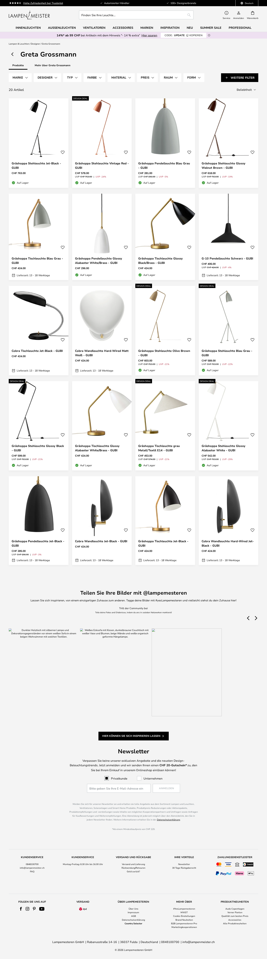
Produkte (18, 65)
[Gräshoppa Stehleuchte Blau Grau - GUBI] (228, 330)
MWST (184, 912)
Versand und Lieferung (133, 864)
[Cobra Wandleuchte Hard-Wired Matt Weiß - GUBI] (102, 330)
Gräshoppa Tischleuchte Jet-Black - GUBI (163, 543)
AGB (133, 915)
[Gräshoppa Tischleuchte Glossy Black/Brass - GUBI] (165, 237)
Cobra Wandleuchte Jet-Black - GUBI (101, 541)
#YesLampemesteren (184, 908)
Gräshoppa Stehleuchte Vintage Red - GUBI (102, 165)
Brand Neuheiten (184, 919)
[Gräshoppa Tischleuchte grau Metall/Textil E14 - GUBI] (165, 426)
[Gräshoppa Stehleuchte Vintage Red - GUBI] (102, 143)
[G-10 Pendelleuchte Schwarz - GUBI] (228, 237)
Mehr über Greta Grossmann (52, 65)
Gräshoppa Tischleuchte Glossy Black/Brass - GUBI (160, 260)
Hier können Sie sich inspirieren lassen (131, 736)
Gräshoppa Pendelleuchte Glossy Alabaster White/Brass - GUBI (98, 260)
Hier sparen (149, 35)
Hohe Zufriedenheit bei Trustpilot (43, 3)
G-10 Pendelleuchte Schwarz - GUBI (227, 258)
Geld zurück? (133, 871)
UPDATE (184, 35)
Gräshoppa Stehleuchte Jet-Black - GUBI (36, 165)
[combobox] (136, 15)
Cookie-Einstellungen (184, 915)
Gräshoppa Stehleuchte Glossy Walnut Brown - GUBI (223, 165)
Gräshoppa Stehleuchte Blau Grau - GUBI (227, 353)
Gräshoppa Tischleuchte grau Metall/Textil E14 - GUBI (159, 448)
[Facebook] (21, 909)
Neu (190, 28)
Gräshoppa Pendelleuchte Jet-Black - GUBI (38, 543)
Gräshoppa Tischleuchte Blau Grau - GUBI (37, 260)
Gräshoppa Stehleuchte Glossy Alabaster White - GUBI (223, 448)
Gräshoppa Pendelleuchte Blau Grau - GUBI (164, 165)
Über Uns (133, 908)
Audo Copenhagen (234, 908)
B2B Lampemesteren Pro (184, 923)
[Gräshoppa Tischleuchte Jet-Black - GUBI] (165, 520)
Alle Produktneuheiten (234, 923)
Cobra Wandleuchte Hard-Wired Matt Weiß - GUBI (102, 353)
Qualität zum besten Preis (234, 915)
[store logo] (29, 15)
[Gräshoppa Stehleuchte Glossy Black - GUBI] (38, 426)
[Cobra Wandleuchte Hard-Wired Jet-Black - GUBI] (228, 520)
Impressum (133, 912)
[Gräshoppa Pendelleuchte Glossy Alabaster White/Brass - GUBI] (102, 237)
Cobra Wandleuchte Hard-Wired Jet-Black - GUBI (228, 543)
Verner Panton (234, 912)
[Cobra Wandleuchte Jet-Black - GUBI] (102, 520)
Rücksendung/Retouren (133, 867)
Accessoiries (234, 919)
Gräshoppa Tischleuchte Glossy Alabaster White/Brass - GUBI (97, 448)
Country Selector (133, 923)
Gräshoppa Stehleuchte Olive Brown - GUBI (164, 353)
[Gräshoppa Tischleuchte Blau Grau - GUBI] (38, 237)
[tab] (20, 77)
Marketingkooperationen (184, 927)
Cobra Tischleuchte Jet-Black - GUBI (37, 351)
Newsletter (184, 864)
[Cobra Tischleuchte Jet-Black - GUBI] (38, 330)
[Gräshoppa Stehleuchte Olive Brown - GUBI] (165, 330)
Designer (35, 43)
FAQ (32, 871)
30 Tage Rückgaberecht (184, 867)
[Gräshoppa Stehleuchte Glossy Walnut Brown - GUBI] (228, 143)
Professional (240, 28)
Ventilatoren (94, 28)
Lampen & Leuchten (19, 43)
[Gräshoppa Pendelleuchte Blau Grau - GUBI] (165, 143)
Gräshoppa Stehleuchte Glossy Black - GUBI (38, 448)
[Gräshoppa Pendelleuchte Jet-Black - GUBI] (38, 520)
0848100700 (32, 864)
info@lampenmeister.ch (32, 867)
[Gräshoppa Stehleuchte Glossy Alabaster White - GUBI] (228, 426)
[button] (62, 152)
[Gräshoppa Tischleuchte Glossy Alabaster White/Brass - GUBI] (102, 426)
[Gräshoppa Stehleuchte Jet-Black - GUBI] (38, 143)
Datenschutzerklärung (168, 819)
